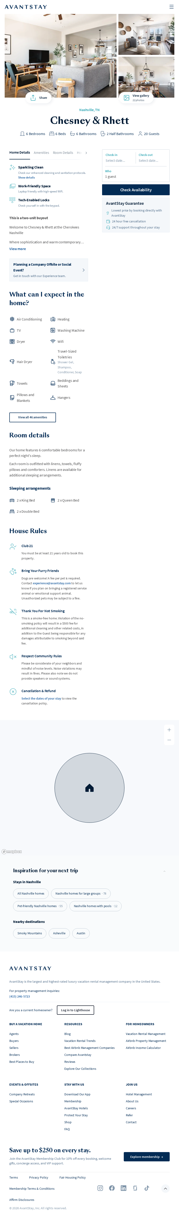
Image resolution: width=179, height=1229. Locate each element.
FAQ (67, 1129)
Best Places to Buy (21, 1062)
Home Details (19, 152)
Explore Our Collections (80, 1069)
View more (17, 248)
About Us (132, 1101)
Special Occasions (21, 1101)
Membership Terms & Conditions (32, 1188)
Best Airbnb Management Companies (89, 1048)
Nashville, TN (89, 109)
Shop (67, 1122)
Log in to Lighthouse (75, 1010)
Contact (131, 1122)
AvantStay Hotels (76, 1108)
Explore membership (146, 1157)
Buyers (14, 1041)
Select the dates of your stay (41, 698)
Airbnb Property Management (146, 1041)
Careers (131, 1108)
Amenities (41, 152)
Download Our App (77, 1094)
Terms (13, 1177)
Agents (14, 1034)
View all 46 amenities (32, 417)
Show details (26, 177)
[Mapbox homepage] (11, 851)
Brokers (14, 1055)
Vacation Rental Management (145, 1034)
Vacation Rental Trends (80, 1041)
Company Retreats (22, 1094)
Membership (72, 1101)
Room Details (63, 152)
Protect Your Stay (76, 1115)
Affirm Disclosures (21, 1200)
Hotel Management (139, 1094)
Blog (67, 1034)
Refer (129, 1115)
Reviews (69, 1062)
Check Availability (136, 189)
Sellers (13, 1048)
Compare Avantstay (77, 1055)
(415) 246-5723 (19, 996)
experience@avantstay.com (52, 583)
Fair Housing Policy (72, 1177)
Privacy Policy (38, 1177)
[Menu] (171, 7)
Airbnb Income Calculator (143, 1048)
